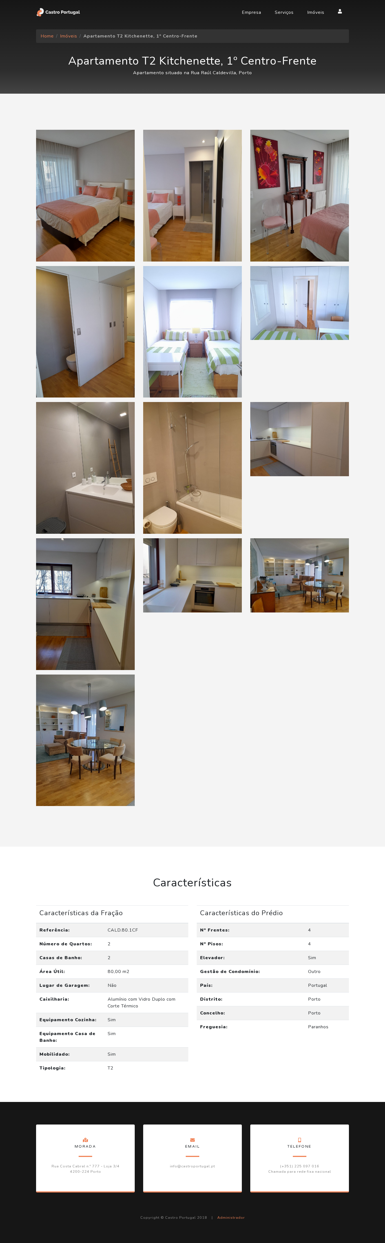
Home (47, 36)
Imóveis (315, 12)
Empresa (251, 12)
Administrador (231, 1217)
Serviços (284, 12)
